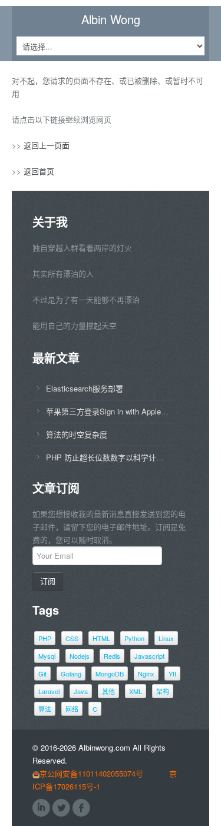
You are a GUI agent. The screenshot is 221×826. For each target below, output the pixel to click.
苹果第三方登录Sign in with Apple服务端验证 (122, 411)
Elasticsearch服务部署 (84, 388)
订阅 (47, 580)
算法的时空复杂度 (76, 434)
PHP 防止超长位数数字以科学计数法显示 (116, 457)
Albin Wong (110, 19)
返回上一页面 (47, 145)
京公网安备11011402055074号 (91, 773)
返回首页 (39, 171)
